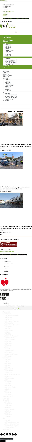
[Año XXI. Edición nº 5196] (8, 4)
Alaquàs (8, 360)
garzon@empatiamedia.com (7, 251)
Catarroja (9, 372)
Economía (8, 47)
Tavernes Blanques (12, 354)
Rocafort (9, 352)
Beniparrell (9, 369)
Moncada (9, 343)
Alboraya (9, 317)
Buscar (4, 67)
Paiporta (8, 382)
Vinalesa (8, 356)
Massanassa (10, 378)
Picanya (8, 383)
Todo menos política (11, 61)
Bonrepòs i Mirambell (12, 325)
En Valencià (6, 65)
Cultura (8, 44)
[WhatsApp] (10, 21)
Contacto (5, 8)
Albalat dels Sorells (12, 316)
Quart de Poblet (11, 387)
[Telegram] (6, 21)
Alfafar (8, 367)
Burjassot (9, 327)
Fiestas (8, 48)
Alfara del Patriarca (12, 321)
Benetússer (9, 371)
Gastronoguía (10, 50)
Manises (8, 376)
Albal (7, 361)
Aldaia (8, 365)
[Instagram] (2, 21)
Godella (8, 334)
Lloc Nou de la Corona (13, 374)
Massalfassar (10, 338)
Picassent (9, 385)
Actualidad (6, 36)
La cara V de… (9, 64)
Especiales (6, 42)
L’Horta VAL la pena (12, 426)
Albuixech (9, 319)
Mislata (8, 380)
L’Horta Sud (6, 39)
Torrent (8, 393)
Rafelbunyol (9, 350)
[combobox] (6, 439)
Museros (9, 345)
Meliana (8, 341)
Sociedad (8, 54)
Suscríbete (5, 7)
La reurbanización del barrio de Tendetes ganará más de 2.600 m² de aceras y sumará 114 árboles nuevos (15, 146)
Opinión (8, 58)
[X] (8, 21)
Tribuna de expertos (11, 60)
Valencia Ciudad (8, 40)
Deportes (8, 46)
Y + (4, 57)
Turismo (8, 55)
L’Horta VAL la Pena (11, 62)
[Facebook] (0, 21)
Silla (7, 391)
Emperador (9, 330)
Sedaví (8, 389)
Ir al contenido (3, 0)
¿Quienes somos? (7, 6)
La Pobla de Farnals (12, 336)
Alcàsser (9, 363)
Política (8, 51)
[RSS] (4, 21)
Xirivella (8, 394)
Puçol (8, 349)
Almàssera (9, 323)
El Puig (8, 328)
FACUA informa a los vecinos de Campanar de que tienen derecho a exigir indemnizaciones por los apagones (16, 228)
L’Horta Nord (7, 37)
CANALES (6, 400)
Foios (8, 332)
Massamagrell (10, 339)
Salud (7, 53)
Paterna (8, 347)
